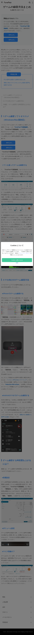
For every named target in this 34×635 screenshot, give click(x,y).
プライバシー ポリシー (25, 253)
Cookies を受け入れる (17, 260)
